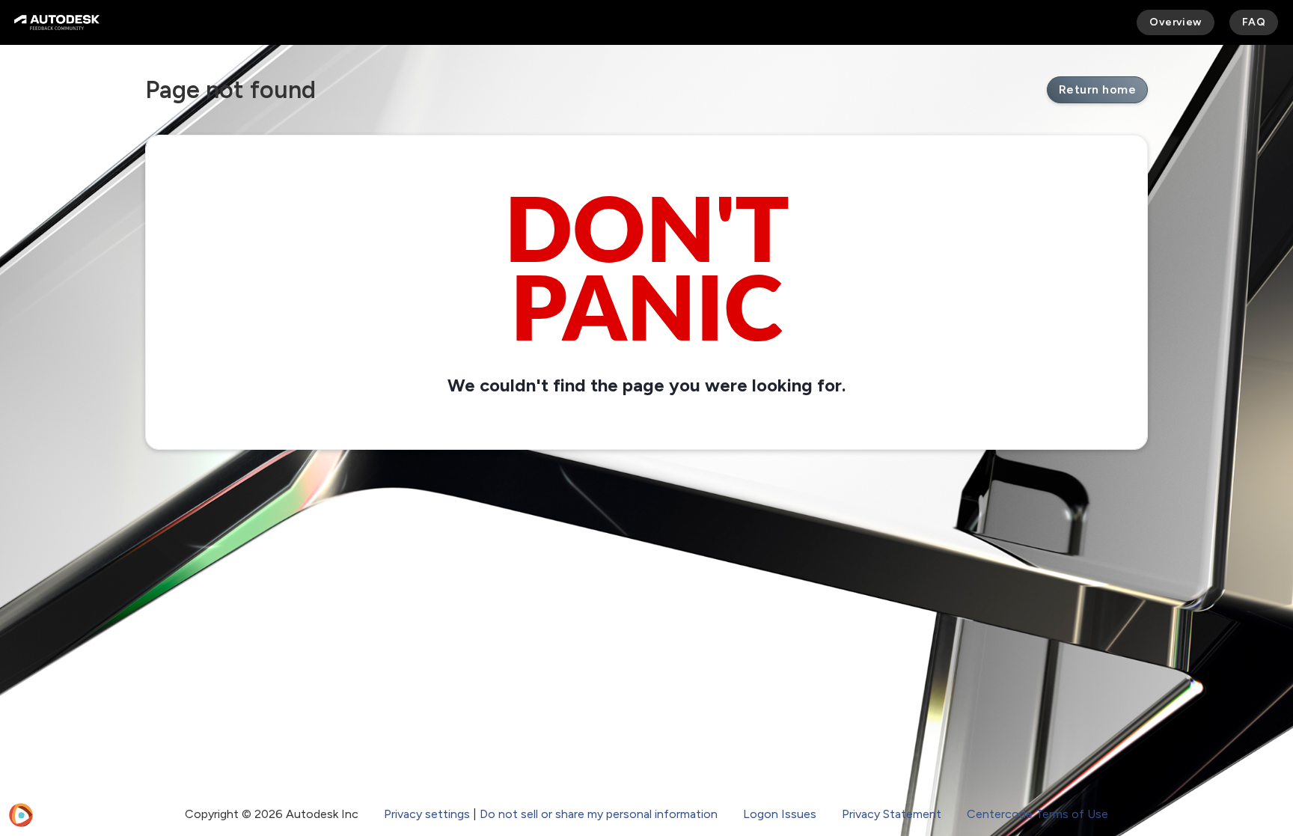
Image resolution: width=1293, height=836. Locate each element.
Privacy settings (427, 814)
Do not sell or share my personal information (599, 814)
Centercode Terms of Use (1037, 814)
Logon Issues (779, 814)
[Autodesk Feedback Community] (57, 22)
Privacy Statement (891, 814)
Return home (1097, 89)
